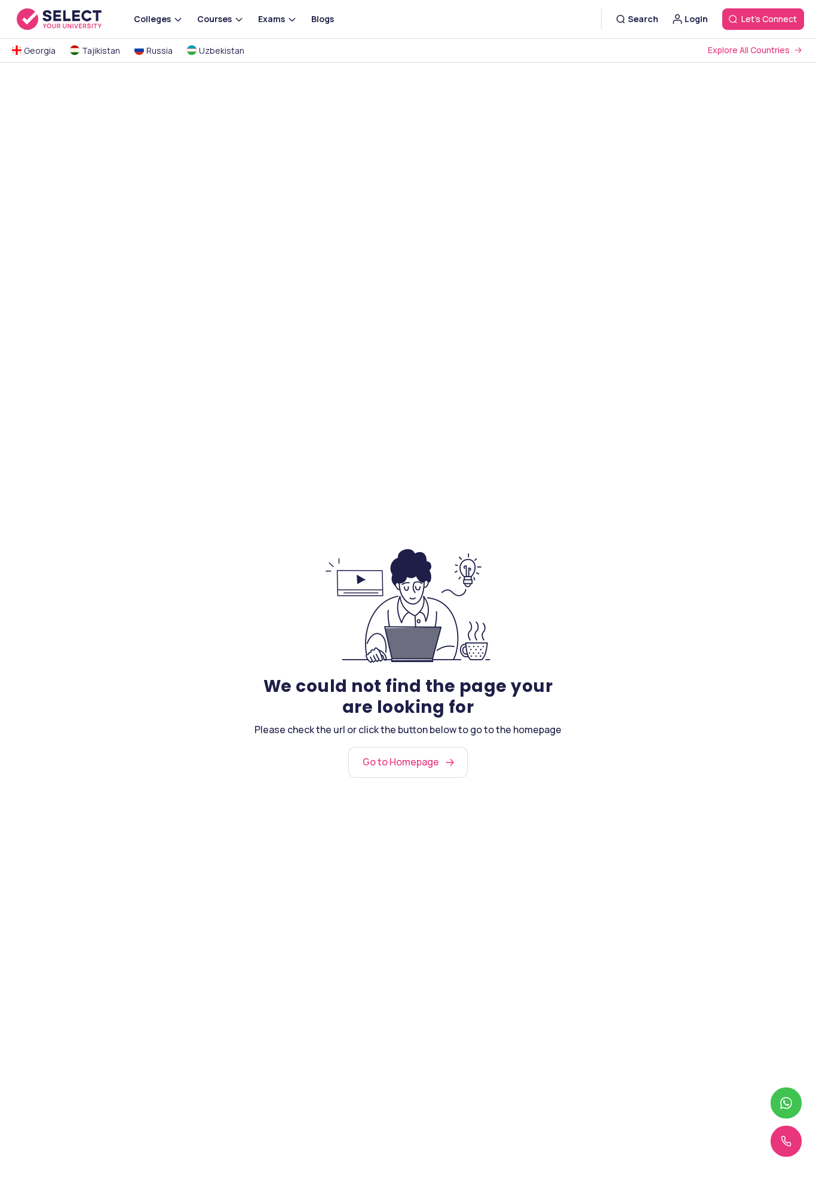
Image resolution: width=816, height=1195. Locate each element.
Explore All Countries (749, 50)
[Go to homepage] (72, 19)
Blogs (322, 18)
